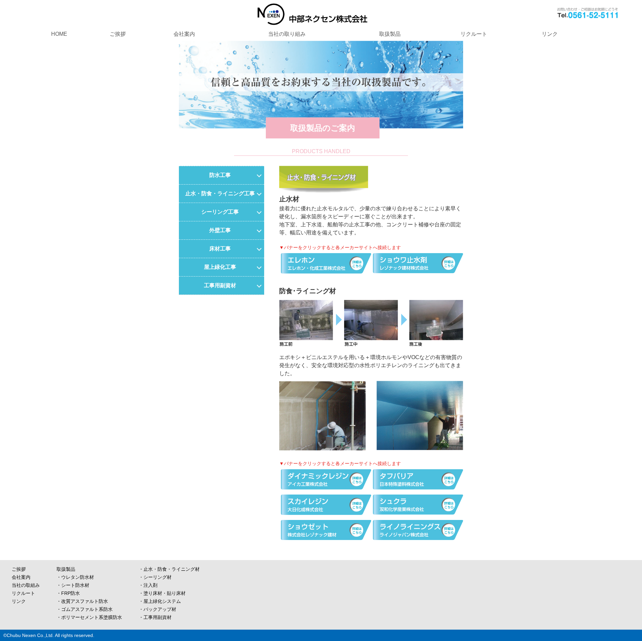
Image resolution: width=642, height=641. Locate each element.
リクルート (473, 34)
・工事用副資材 (155, 617)
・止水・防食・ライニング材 (169, 569)
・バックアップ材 (157, 609)
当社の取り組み (287, 34)
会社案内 (184, 34)
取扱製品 (390, 34)
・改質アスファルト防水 (82, 601)
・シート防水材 (73, 585)
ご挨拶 (118, 34)
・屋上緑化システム (160, 601)
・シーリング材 (155, 577)
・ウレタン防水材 (75, 577)
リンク (550, 34)
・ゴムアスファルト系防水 (85, 609)
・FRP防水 (68, 593)
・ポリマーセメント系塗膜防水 (89, 617)
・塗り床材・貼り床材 (162, 593)
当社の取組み (26, 585)
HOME (59, 34)
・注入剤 (148, 585)
